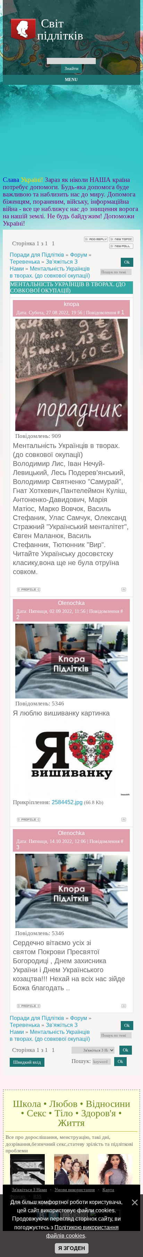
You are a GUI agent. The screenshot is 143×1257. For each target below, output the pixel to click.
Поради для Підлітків (37, 255)
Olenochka (71, 603)
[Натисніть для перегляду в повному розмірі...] (71, 794)
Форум (78, 255)
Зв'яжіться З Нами (29, 1189)
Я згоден (71, 1248)
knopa (71, 304)
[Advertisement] (71, 130)
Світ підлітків (58, 29)
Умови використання (74, 1189)
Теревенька (25, 262)
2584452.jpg (67, 802)
